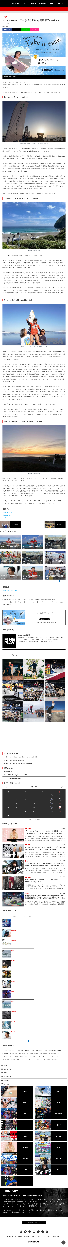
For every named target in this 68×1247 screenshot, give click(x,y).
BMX (23, 8)
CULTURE (58, 8)
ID (24, 3)
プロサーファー (54, 602)
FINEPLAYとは (11, 1236)
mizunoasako (6, 602)
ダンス (29, 1056)
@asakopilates (6, 515)
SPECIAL (61, 3)
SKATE (8, 8)
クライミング (54, 1056)
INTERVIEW (15, 3)
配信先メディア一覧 (34, 1222)
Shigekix (27, 1050)
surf (4, 17)
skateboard (52, 1050)
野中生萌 (20, 1050)
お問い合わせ (57, 1236)
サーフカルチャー (43, 602)
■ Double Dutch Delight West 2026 (13, 760)
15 (51, 803)
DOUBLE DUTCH (38, 8)
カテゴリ (6, 1084)
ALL (5, 8)
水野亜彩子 (9, 604)
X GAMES (5, 1056)
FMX (32, 8)
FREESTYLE (27, 8)
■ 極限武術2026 (7, 771)
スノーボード (52, 1053)
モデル (62, 602)
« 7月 (5, 787)
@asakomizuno (7, 512)
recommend (55, 1059)
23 (60, 807)
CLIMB (19, 8)
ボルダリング (36, 1056)
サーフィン (34, 602)
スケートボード (41, 1059)
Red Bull (13, 1059)
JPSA (4, 517)
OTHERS (64, 8)
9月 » (62, 787)
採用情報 (26, 1236)
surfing (59, 1053)
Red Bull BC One (23, 1053)
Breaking (58, 1050)
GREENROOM (6, 1053)
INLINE (54, 8)
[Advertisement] (19, 739)
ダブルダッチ (45, 1056)
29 (51, 811)
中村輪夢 (44, 1050)
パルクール (44, 1053)
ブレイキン (20, 1059)
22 (51, 807)
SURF (11, 8)
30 (60, 811)
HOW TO (33, 3)
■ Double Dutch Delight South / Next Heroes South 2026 (20, 757)
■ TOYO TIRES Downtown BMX (12, 778)
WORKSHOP (43, 3)
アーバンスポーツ (35, 1053)
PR (8, 1050)
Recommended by (55, 581)
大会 (3, 604)
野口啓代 (14, 1053)
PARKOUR (49, 8)
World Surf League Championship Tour (44, 599)
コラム (27, 602)
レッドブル (13, 1050)
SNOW (44, 8)
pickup (13, 602)
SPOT (52, 3)
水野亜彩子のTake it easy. (10, 590)
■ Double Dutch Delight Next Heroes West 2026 (17, 763)
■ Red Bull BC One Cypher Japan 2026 (14, 775)
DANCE (15, 8)
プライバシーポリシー (36, 1236)
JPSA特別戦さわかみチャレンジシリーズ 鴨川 (20, 599)
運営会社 (19, 1236)
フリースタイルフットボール (18, 1056)
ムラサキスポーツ (36, 1050)
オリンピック (20, 602)
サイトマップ (48, 1236)
